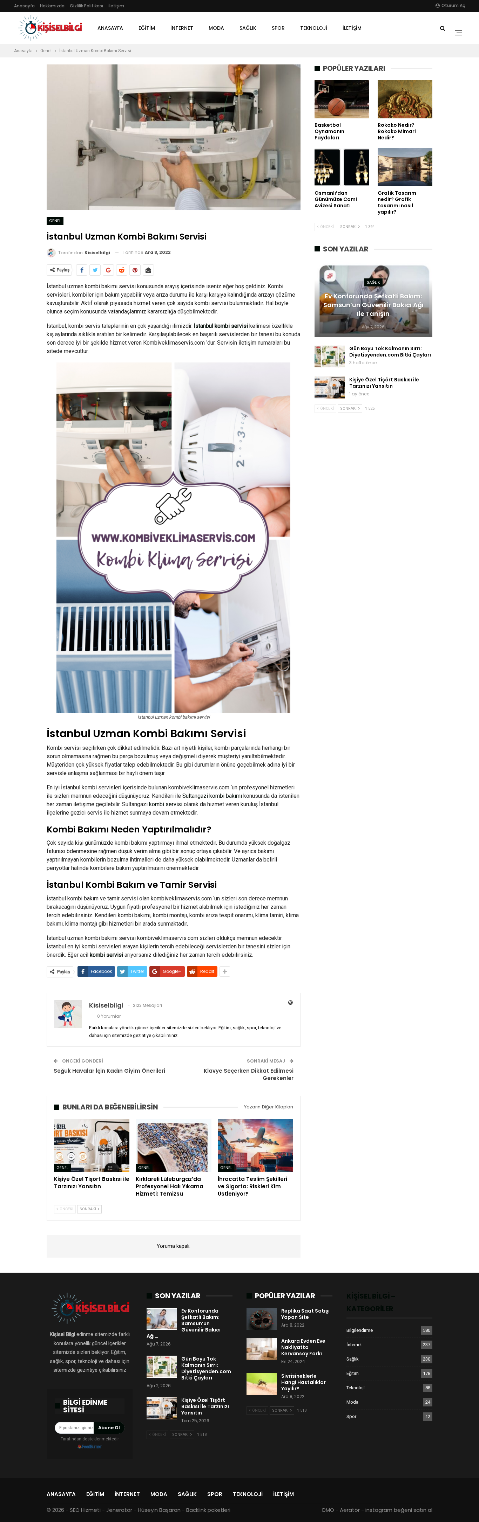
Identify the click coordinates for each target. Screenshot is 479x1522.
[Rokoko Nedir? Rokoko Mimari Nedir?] (405, 99)
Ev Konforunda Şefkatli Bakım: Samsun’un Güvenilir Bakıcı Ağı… (184, 1323)
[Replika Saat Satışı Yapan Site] (262, 1319)
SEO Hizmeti (85, 1510)
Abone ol (109, 1427)
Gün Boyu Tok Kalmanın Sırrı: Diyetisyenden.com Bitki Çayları (390, 351)
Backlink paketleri (208, 1510)
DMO (328, 1510)
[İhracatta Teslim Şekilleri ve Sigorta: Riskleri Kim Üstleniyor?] (255, 1145)
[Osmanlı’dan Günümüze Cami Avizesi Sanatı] (342, 167)
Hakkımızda (52, 6)
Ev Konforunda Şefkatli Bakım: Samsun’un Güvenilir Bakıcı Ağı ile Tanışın (373, 305)
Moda (216, 28)
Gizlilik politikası (86, 6)
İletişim (116, 6)
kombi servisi (165, 804)
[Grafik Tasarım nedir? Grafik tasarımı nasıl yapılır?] (405, 167)
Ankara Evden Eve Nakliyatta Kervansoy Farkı (303, 1347)
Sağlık (248, 28)
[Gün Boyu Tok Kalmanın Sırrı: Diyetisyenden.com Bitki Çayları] (330, 356)
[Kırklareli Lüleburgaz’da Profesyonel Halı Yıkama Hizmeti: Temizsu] (173, 1145)
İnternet (181, 28)
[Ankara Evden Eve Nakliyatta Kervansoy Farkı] (262, 1349)
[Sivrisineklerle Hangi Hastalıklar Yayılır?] (262, 1384)
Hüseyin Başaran (159, 1510)
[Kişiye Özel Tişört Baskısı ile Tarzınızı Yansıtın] (91, 1145)
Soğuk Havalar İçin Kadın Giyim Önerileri (109, 1070)
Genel (55, 220)
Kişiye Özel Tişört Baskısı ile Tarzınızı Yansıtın (384, 382)
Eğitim (147, 28)
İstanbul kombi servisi (221, 326)
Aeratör (350, 1510)
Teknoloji (313, 28)
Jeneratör (119, 1510)
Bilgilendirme (359, 1330)
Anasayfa (24, 6)
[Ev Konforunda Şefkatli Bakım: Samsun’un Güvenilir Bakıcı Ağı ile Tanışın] (162, 1319)
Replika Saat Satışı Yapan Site (305, 1314)
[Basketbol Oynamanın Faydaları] (342, 99)
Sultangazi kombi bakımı (212, 796)
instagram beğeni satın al (398, 1510)
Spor (278, 28)
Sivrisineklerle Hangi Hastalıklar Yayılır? (303, 1382)
